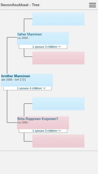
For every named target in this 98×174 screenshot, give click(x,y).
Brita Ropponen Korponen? (38, 119)
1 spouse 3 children (45, 46)
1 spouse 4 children (30, 88)
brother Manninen (15, 76)
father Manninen (30, 34)
